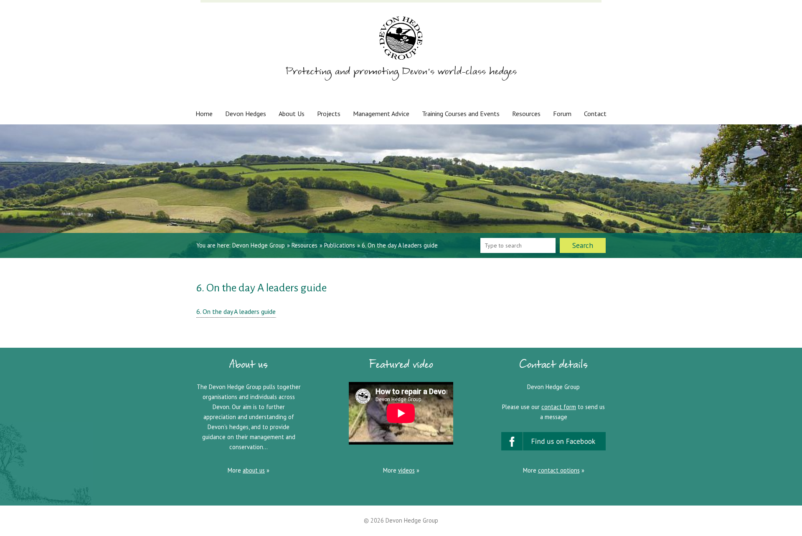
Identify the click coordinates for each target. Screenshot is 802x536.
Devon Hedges (245, 113)
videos (406, 470)
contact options (559, 470)
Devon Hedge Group (258, 245)
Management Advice (381, 113)
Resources (526, 113)
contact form (558, 407)
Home (204, 113)
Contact (595, 113)
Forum (562, 113)
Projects (328, 113)
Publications (339, 245)
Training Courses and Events (461, 113)
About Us (292, 113)
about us (254, 470)
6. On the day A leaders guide (236, 311)
